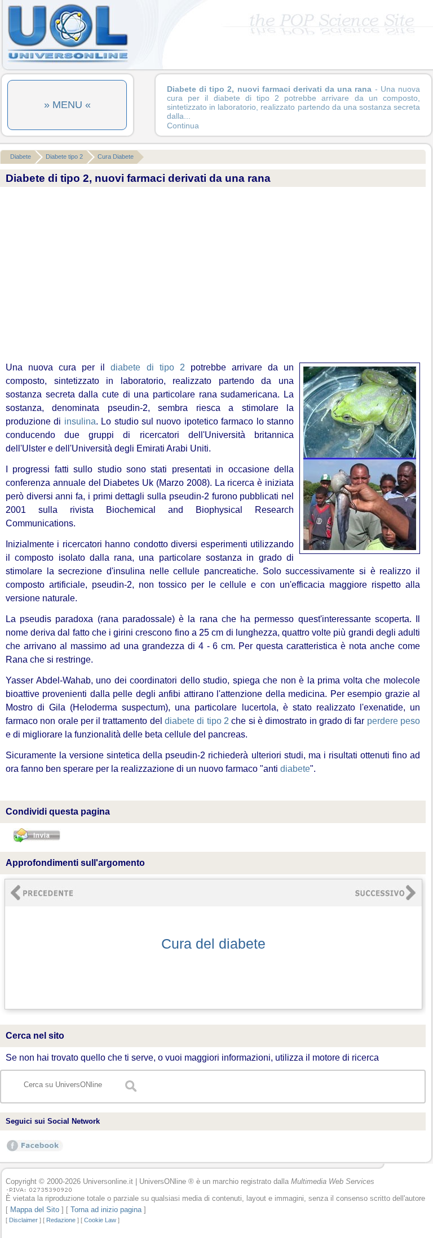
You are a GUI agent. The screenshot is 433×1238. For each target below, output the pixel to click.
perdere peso (393, 721)
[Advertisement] (210, 275)
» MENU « (67, 104)
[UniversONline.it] (68, 61)
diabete (295, 769)
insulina (80, 421)
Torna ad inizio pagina (106, 1209)
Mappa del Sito (34, 1209)
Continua (183, 125)
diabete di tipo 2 (147, 367)
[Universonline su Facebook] (35, 1151)
